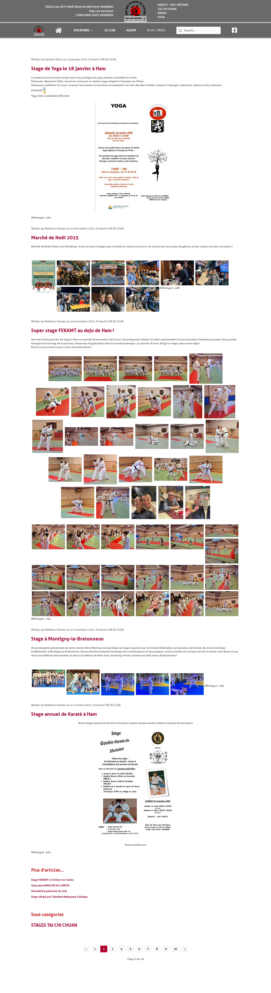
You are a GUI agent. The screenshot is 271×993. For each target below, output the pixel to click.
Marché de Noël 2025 (55, 237)
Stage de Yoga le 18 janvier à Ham (68, 68)
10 (175, 949)
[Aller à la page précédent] (86, 949)
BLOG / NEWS (156, 30)
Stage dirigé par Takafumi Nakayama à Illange (59, 896)
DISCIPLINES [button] (82, 30)
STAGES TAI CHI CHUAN (54, 925)
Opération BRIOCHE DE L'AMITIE (50, 885)
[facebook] (234, 31)
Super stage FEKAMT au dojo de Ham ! (72, 330)
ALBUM (131, 30)
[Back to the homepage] (135, 11)
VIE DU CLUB (108, 59)
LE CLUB (110, 30)
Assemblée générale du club (49, 890)
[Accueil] (59, 30)
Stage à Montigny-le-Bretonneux (67, 639)
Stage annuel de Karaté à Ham (64, 714)
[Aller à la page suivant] (184, 949)
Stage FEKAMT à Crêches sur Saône (52, 879)
